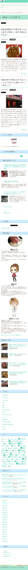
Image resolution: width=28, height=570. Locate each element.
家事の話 (17, 448)
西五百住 (22, 457)
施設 (3, 405)
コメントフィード (8, 554)
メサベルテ (5, 441)
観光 (13, 459)
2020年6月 (4, 526)
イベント (4, 417)
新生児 (21, 452)
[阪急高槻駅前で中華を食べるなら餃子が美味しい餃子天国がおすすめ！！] (14, 56)
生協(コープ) (19, 455)
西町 (8, 459)
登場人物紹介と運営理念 (11, 181)
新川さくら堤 (14, 452)
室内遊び (11, 448)
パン (22, 439)
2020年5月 (4, 529)
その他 (3, 426)
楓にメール (7, 212)
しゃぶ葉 (5, 439)
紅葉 (3, 407)
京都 (6, 443)
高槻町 (10, 466)
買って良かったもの (7, 414)
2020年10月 (5, 517)
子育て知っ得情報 (6, 421)
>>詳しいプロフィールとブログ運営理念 (10, 335)
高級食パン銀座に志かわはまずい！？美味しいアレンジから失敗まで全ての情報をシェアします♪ (18, 346)
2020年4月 (4, 531)
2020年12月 (5, 512)
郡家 (18, 461)
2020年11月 (5, 514)
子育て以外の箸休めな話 (8, 424)
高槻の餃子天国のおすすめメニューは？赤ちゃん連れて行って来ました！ (14, 82)
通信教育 (19, 459)
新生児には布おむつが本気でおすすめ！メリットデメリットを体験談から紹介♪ (18, 364)
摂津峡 (8, 452)
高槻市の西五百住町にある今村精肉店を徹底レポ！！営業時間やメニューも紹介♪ (15, 166)
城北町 (14, 445)
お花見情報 (4, 395)
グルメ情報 (12, 39)
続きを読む (24, 73)
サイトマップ (8, 206)
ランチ (14, 441)
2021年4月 (4, 502)
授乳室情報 (4, 419)
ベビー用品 (4, 400)
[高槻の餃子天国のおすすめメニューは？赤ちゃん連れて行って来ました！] (14, 106)
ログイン (6, 550)
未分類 (3, 429)
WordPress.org (7, 556)
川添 (9, 450)
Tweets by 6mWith (5, 228)
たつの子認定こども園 (13, 439)
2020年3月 (4, 534)
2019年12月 (5, 541)
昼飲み (6, 454)
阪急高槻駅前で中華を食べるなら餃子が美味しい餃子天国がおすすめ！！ (14, 32)
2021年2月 (4, 507)
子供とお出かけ (6, 409)
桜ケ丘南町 (18, 454)
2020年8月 (4, 522)
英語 (16, 457)
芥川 (11, 457)
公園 (3, 402)
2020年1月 (4, 539)
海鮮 (6, 455)
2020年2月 (4, 536)
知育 (3, 412)
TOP (11, 12)
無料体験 (12, 455)
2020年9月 (4, 519)
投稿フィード (7, 552)
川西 (15, 450)
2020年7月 (4, 524)
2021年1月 (4, 510)
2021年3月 (4, 505)
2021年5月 (4, 500)
